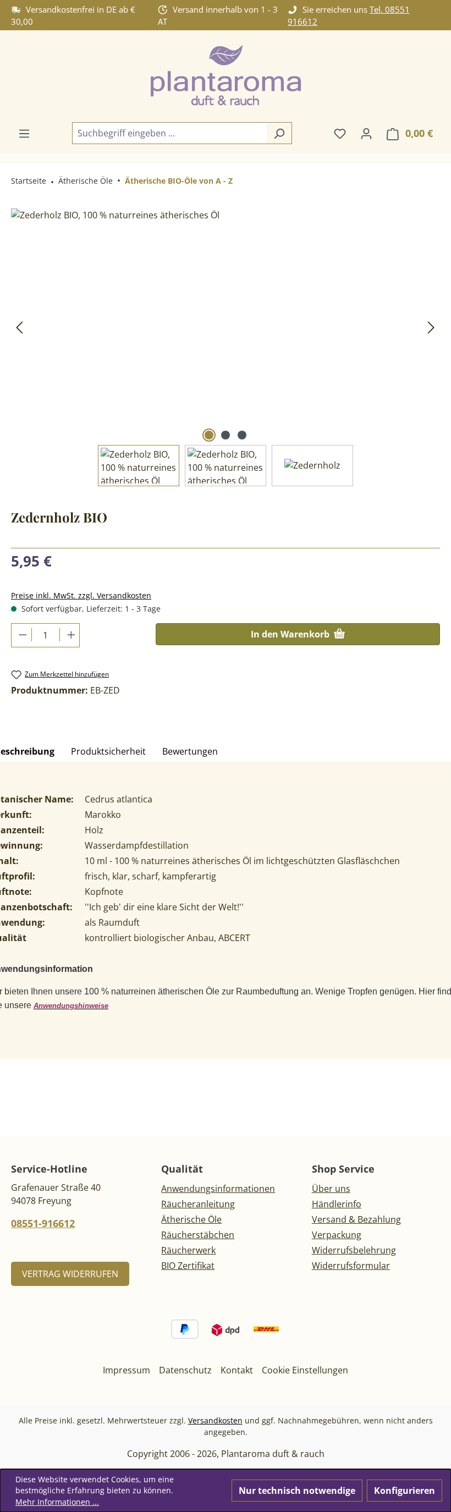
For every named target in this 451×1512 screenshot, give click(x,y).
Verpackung (336, 1235)
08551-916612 (43, 1223)
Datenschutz (185, 1370)
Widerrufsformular (351, 1266)
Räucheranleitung (198, 1204)
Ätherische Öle (191, 1219)
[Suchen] (279, 133)
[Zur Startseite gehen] (225, 76)
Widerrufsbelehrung (354, 1250)
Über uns (331, 1189)
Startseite (28, 180)
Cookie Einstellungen (305, 1370)
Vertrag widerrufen (70, 1274)
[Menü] (24, 133)
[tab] (108, 752)
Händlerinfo (336, 1204)
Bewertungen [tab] (190, 751)
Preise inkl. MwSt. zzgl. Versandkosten (81, 595)
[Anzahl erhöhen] (69, 634)
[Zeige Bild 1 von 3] (209, 435)
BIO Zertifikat (188, 1266)
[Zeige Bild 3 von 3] (242, 435)
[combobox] (169, 133)
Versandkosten (215, 1420)
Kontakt (237, 1370)
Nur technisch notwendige (297, 1490)
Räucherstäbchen (197, 1235)
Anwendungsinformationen (218, 1189)
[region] (225, 347)
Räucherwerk (188, 1250)
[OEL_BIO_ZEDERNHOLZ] (225, 326)
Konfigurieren (404, 1490)
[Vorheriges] (19, 326)
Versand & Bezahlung (356, 1219)
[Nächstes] (431, 326)
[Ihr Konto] (366, 133)
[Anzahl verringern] (22, 634)
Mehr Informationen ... (57, 1502)
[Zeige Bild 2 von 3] (225, 435)
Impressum (126, 1370)
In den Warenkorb (291, 634)
